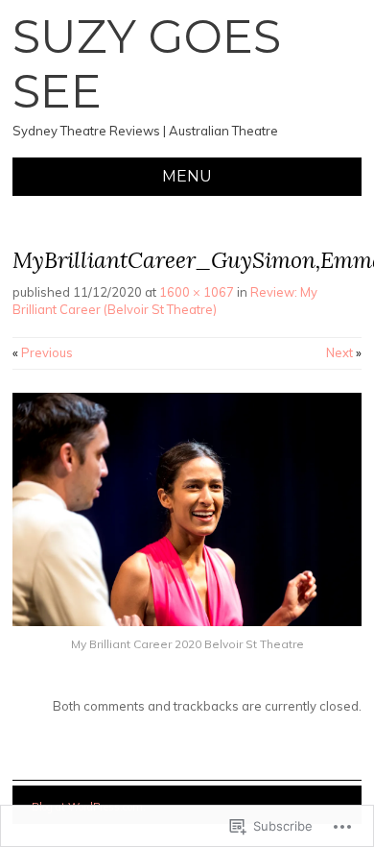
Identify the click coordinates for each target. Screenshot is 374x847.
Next (344, 352)
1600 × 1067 (196, 292)
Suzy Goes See (146, 64)
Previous (42, 352)
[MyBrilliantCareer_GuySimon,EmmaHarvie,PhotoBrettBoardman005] (187, 621)
